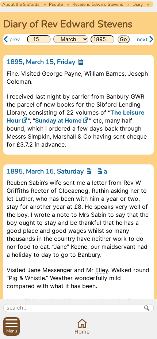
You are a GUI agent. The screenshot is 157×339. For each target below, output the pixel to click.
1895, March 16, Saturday (46, 171)
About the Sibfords (20, 4)
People (56, 4)
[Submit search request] (146, 308)
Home (81, 331)
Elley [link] (101, 270)
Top (149, 331)
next (142, 39)
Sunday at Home (58, 120)
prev (14, 39)
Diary (138, 4)
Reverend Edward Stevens (97, 4)
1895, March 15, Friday (42, 61)
